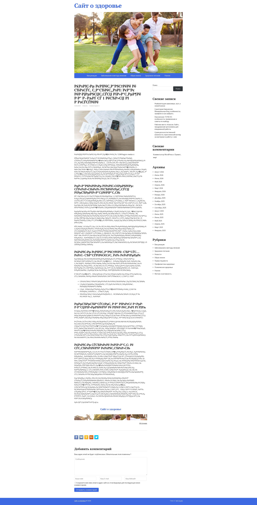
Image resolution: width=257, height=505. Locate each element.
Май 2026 (158, 182)
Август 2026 (159, 172)
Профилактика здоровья (164, 264)
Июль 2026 (159, 175)
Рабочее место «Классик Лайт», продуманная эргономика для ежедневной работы (167, 127)
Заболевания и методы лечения (113, 76)
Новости (85, 106)
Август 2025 (159, 211)
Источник (143, 423)
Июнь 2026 (159, 178)
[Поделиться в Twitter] (96, 437)
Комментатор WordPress (163, 154)
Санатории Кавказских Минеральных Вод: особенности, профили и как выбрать (168, 111)
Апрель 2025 (159, 224)
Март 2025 (159, 227)
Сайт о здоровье (98, 5)
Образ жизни (136, 76)
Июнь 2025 (159, 217)
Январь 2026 (160, 195)
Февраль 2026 (160, 191)
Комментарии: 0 (94, 106)
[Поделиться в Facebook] (76, 437)
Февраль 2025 (160, 230)
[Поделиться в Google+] (91, 437)
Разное (167, 76)
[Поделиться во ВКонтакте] (81, 437)
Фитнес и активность (163, 274)
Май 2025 (158, 221)
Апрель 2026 (159, 185)
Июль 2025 (159, 214)
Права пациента (161, 261)
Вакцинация (92, 76)
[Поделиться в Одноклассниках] (86, 437)
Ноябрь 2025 (160, 201)
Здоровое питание (152, 76)
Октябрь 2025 (160, 204)
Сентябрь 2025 (160, 208)
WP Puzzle (179, 501)
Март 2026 (159, 188)
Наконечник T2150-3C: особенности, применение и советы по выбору (166, 119)
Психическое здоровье (164, 267)
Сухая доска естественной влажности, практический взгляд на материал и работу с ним (168, 134)
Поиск (155, 85)
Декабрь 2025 (160, 198)
